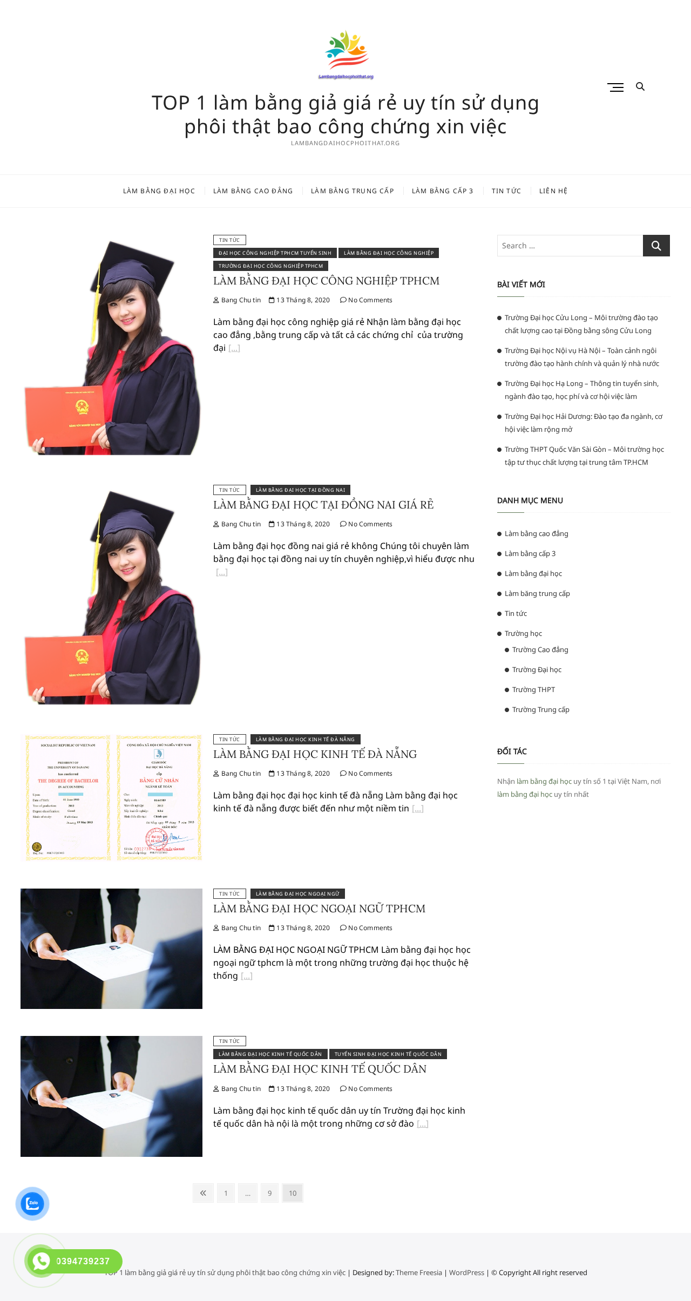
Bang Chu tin (240, 299)
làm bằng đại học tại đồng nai (301, 489)
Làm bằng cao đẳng (536, 533)
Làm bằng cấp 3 (530, 553)
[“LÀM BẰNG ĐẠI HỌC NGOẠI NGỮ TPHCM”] (247, 977)
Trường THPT (533, 689)
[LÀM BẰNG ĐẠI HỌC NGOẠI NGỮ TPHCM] (111, 895)
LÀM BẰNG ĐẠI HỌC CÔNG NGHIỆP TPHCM (326, 280)
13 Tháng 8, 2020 (302, 299)
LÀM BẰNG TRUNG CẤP (352, 190)
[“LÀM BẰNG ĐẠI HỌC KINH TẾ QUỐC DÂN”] (423, 1125)
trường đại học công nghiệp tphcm (271, 265)
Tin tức (229, 239)
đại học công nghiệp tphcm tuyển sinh (275, 252)
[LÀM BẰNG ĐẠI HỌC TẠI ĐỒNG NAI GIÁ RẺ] (111, 491)
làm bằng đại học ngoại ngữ (298, 893)
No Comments (369, 299)
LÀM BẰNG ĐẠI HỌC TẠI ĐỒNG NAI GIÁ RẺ (323, 504)
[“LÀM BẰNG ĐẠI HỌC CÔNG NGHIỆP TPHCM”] (234, 349)
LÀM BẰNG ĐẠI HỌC (159, 190)
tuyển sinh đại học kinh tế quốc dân (388, 1054)
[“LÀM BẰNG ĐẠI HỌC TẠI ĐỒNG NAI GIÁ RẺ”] (222, 573)
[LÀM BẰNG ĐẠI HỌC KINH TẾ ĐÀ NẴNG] (111, 741)
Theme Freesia (419, 1272)
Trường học (523, 633)
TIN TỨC (506, 190)
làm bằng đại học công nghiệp (388, 252)
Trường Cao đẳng (540, 649)
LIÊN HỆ (553, 190)
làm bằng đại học (544, 781)
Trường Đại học (536, 669)
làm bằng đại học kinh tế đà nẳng (305, 739)
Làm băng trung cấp (537, 593)
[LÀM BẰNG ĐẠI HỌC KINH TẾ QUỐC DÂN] (111, 1042)
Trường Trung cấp (541, 709)
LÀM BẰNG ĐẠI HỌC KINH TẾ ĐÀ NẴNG (315, 754)
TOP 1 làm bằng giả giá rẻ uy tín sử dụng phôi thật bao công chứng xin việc (346, 114)
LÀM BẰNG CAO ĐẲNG (253, 190)
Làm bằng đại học (533, 573)
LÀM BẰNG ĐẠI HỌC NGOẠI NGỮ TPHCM (319, 908)
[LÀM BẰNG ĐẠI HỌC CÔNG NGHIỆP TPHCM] (111, 241)
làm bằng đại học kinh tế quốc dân (270, 1054)
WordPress (466, 1272)
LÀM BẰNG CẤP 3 (443, 190)
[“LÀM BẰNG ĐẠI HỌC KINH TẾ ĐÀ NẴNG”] (418, 810)
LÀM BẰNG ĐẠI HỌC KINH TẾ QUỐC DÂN (319, 1068)
